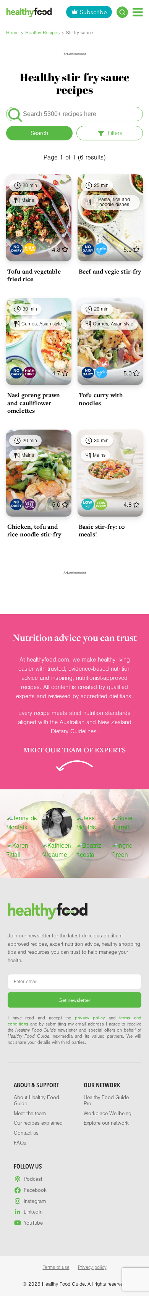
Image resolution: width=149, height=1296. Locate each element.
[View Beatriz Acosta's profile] (92, 850)
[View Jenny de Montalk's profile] (22, 823)
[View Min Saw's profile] (57, 823)
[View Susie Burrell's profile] (127, 823)
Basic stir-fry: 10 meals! (102, 530)
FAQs (20, 1143)
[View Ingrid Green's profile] (127, 850)
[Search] (122, 12)
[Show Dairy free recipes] (16, 249)
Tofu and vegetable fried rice (34, 275)
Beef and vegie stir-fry (110, 271)
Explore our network (106, 1123)
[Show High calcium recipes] (29, 249)
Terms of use (56, 1267)
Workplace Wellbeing (107, 1114)
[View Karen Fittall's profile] (22, 850)
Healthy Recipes (42, 32)
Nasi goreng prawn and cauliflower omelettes (33, 402)
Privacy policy (92, 1267)
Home (12, 32)
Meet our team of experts (74, 749)
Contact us (26, 1133)
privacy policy (90, 1018)
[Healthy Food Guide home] (48, 911)
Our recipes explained (38, 1123)
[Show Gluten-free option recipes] (29, 504)
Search (39, 133)
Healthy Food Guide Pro (106, 1101)
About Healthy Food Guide (36, 1101)
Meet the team (30, 1114)
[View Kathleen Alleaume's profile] (57, 850)
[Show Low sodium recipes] (101, 504)
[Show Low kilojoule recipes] (87, 504)
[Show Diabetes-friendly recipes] (101, 249)
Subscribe (93, 12)
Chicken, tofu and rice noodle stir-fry (34, 530)
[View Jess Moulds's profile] (92, 823)
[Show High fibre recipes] (29, 372)
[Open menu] (138, 12)
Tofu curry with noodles (101, 399)
